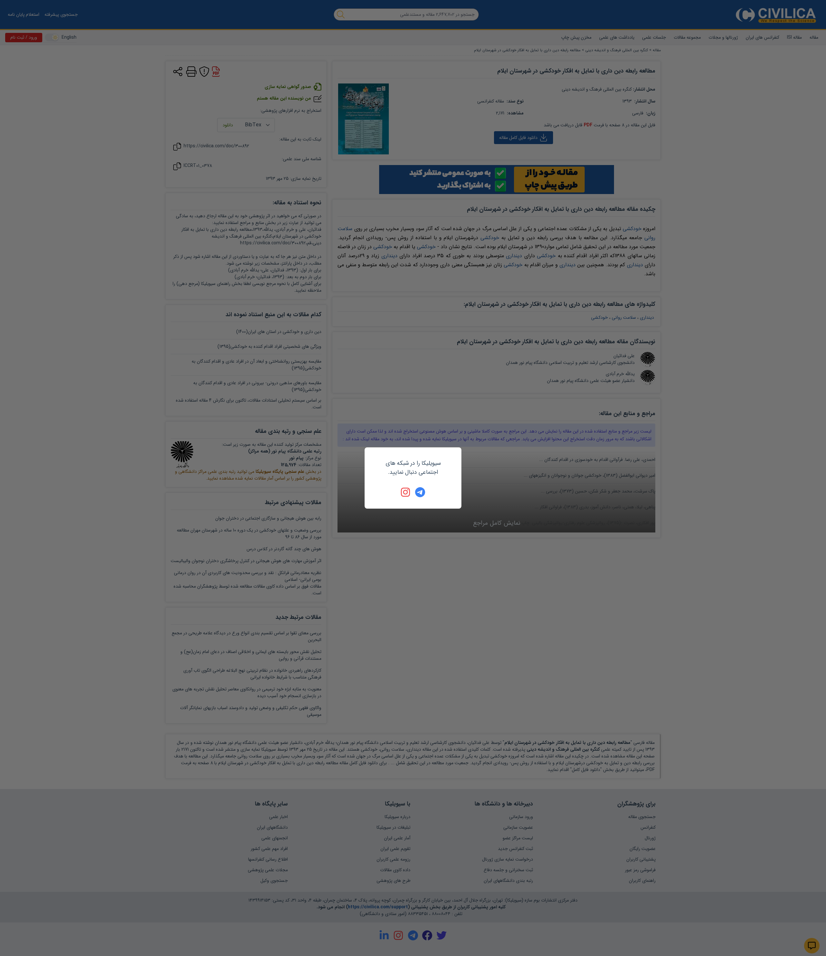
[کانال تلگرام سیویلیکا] (420, 492)
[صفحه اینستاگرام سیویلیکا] (406, 492)
